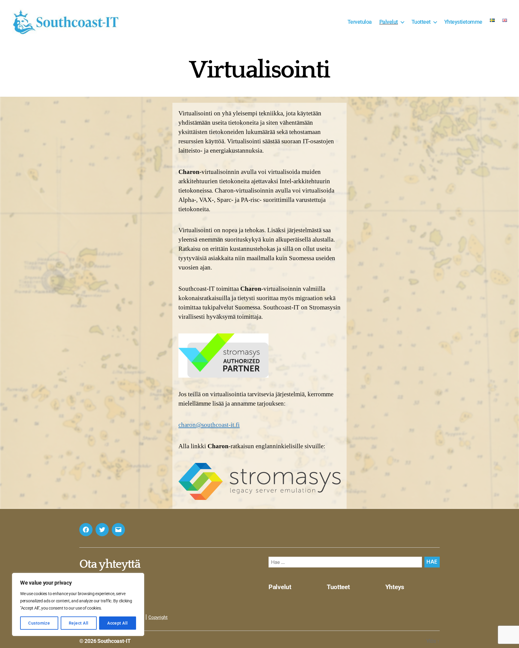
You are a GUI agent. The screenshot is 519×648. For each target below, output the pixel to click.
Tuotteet (421, 22)
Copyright (158, 617)
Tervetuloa (360, 22)
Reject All (79, 623)
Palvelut (388, 22)
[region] (78, 604)
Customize (39, 623)
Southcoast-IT (114, 641)
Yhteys (394, 587)
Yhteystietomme (463, 22)
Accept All (117, 623)
